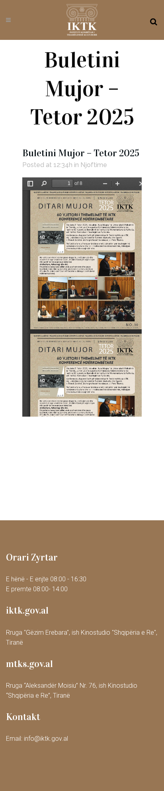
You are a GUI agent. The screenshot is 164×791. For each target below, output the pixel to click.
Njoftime (93, 165)
